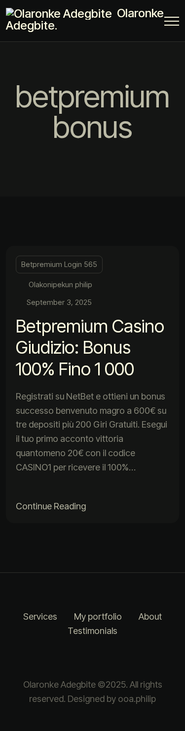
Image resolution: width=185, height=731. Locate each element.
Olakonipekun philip (60, 284)
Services (40, 616)
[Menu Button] (171, 23)
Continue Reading (51, 506)
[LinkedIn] (105, 658)
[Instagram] (80, 658)
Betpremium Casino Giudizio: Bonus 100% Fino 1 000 (90, 347)
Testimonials (92, 631)
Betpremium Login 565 (59, 264)
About (150, 616)
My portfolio (98, 616)
